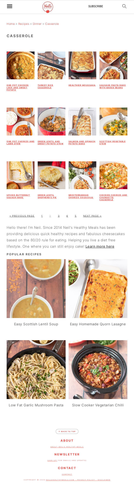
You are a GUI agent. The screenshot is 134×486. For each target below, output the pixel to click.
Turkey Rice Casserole (45, 86)
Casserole (52, 23)
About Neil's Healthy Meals (67, 447)
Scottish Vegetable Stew (112, 142)
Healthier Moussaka (82, 85)
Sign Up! (52, 460)
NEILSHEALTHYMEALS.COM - (61, 480)
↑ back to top (67, 431)
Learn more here (99, 246)
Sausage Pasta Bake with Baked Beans (112, 86)
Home (11, 23)
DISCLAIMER (104, 480)
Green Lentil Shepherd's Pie (47, 196)
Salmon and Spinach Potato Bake (82, 142)
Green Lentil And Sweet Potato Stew (51, 142)
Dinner (37, 23)
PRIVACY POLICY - (87, 480)
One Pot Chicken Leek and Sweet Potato (18, 87)
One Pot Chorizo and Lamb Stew (21, 142)
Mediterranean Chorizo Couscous (81, 196)
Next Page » (92, 215)
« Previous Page (22, 215)
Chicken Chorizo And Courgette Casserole (113, 197)
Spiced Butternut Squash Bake (18, 196)
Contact (67, 474)
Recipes (23, 23)
